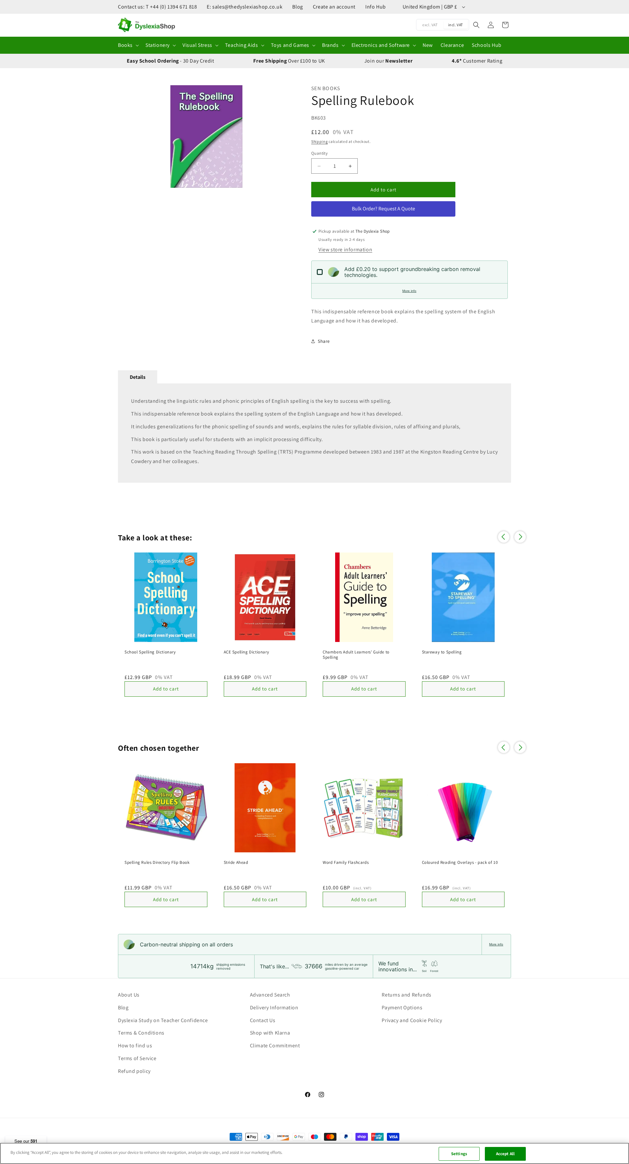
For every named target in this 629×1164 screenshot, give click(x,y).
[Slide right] (286, 136)
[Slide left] (126, 136)
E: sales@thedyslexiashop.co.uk (244, 6)
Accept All (505, 1153)
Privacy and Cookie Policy (412, 1020)
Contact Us (263, 1020)
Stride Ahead (236, 862)
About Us (129, 994)
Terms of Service (137, 1058)
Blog (297, 6)
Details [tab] (137, 377)
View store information (345, 249)
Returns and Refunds (406, 994)
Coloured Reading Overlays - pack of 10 (460, 862)
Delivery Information (274, 1007)
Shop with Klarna (270, 1032)
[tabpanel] (314, 433)
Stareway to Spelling (442, 652)
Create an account (334, 6)
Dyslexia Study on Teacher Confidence (163, 1020)
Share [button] (324, 341)
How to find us (135, 1045)
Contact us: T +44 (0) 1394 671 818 (157, 6)
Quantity (319, 153)
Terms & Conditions (141, 1032)
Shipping (319, 141)
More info (409, 291)
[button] (128, 45)
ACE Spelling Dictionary (246, 652)
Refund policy (134, 1071)
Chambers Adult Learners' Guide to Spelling (356, 655)
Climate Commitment (275, 1045)
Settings (459, 1153)
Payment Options (402, 1007)
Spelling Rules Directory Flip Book (156, 862)
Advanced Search (270, 994)
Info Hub (375, 6)
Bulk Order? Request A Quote (383, 208)
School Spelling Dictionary (150, 652)
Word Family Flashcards (346, 862)
